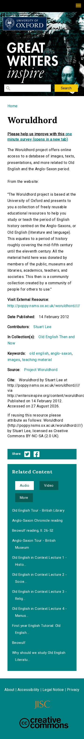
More (24, 498)
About (9, 689)
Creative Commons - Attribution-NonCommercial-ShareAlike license (43, 722)
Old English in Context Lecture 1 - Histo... (39, 561)
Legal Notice (53, 689)
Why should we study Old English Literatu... (39, 656)
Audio (24, 485)
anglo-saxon (61, 353)
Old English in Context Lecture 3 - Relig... (39, 595)
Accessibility (28, 689)
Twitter (27, 454)
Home (12, 106)
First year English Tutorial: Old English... (36, 629)
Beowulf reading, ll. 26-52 (32, 530)
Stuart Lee (42, 327)
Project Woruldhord (40, 370)
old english (39, 353)
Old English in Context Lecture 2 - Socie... (39, 578)
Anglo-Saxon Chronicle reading (37, 520)
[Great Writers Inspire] (25, 23)
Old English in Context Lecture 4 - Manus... (39, 612)
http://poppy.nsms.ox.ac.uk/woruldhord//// (43, 306)
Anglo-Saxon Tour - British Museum (34, 544)
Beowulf (18, 643)
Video (48, 485)
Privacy (73, 689)
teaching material (37, 359)
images (13, 359)
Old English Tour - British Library (38, 510)
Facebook (36, 454)
